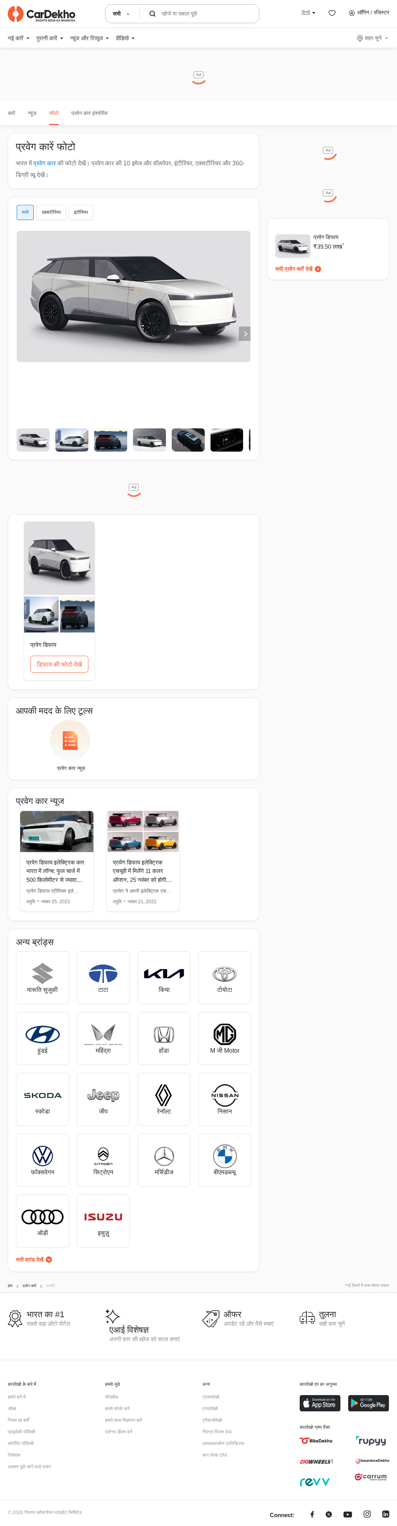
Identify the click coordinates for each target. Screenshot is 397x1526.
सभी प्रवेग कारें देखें (293, 269)
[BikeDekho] (316, 1440)
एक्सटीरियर (51, 212)
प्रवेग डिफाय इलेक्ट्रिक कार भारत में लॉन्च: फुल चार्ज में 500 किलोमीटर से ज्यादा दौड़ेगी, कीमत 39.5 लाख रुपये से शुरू (55, 879)
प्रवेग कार (44, 163)
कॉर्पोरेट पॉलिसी (21, 1443)
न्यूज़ (32, 113)
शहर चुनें (373, 38)
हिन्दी (306, 12)
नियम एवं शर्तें (18, 1420)
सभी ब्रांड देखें (29, 1259)
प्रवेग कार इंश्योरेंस (89, 113)
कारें (11, 113)
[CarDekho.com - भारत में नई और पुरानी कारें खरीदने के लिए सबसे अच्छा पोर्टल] (41, 14)
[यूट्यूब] (347, 1515)
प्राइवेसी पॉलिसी (21, 1432)
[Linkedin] (385, 1515)
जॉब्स (12, 1408)
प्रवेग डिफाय (326, 237)
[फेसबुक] (312, 1515)
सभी (25, 212)
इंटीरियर (81, 212)
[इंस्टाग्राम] (367, 1515)
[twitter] (329, 1515)
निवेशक (14, 1455)
